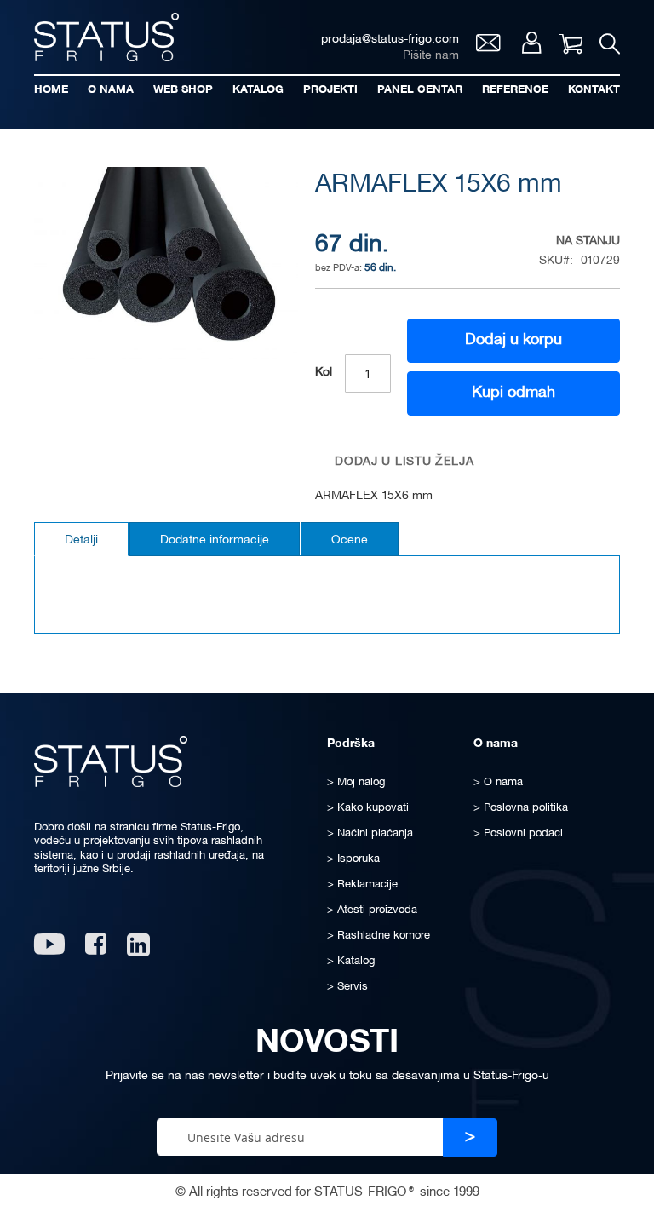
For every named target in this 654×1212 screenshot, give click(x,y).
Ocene (349, 540)
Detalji (81, 540)
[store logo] (106, 37)
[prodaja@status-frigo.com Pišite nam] (488, 47)
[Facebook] (95, 950)
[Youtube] (49, 950)
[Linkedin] (140, 950)
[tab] (81, 539)
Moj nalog (532, 43)
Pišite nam (431, 55)
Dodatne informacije (214, 540)
